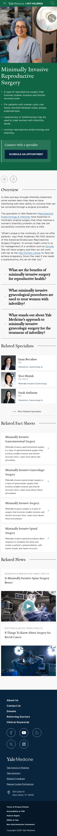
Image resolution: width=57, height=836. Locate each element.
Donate (11, 711)
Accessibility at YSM (16, 811)
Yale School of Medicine (18, 768)
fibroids (49, 246)
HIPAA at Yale (13, 820)
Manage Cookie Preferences (20, 784)
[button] (28, 274)
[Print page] (4, 179)
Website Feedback (16, 779)
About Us (12, 700)
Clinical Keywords (18, 722)
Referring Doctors (18, 717)
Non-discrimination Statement (21, 824)
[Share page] (13, 179)
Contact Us (14, 706)
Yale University (13, 773)
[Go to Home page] (16, 4)
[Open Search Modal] (52, 3)
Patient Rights (13, 816)
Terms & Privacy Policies (18, 807)
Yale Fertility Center (29, 253)
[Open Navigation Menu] (4, 3)
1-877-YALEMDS (34, 4)
